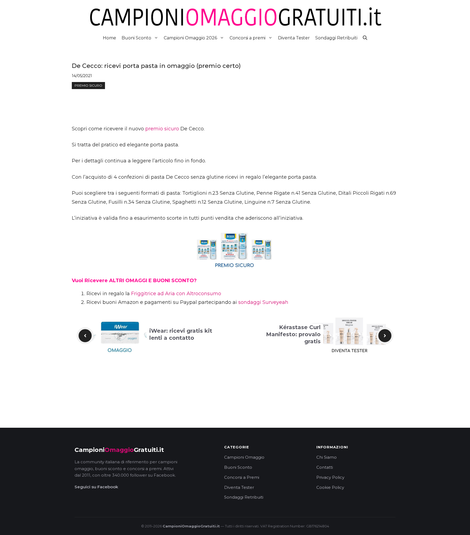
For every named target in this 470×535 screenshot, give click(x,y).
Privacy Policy (330, 477)
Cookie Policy (330, 487)
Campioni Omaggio (244, 457)
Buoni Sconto (136, 37)
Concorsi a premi (247, 37)
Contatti (324, 467)
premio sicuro (162, 129)
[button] (365, 38)
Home (109, 37)
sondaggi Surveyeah (263, 302)
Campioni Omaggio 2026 (190, 37)
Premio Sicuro (88, 85)
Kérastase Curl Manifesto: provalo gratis (293, 334)
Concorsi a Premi (241, 477)
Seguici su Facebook (96, 486)
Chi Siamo (326, 457)
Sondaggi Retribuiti (336, 37)
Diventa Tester (294, 37)
